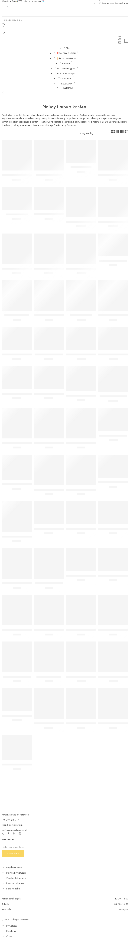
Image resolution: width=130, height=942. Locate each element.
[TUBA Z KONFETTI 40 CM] (49, 703)
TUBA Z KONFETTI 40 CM (49, 723)
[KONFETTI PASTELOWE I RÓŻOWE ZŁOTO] (81, 378)
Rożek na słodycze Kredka (17, 175)
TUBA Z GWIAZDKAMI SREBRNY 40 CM (90, 676)
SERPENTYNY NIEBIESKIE (17, 583)
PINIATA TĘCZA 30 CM (113, 435)
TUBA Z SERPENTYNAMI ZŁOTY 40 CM (25, 268)
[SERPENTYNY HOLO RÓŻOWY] (113, 295)
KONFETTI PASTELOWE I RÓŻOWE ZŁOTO (91, 395)
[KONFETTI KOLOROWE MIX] (81, 703)
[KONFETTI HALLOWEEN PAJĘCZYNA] (49, 295)
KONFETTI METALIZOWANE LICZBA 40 (57, 630)
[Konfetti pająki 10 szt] (17, 295)
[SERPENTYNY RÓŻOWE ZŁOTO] (81, 470)
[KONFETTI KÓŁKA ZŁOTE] (81, 423)
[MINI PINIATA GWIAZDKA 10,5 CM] (17, 377)
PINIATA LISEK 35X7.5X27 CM (19, 484)
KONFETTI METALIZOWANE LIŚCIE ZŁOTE (91, 529)
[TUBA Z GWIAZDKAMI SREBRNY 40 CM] (81, 656)
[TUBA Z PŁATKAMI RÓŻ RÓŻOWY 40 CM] (49, 377)
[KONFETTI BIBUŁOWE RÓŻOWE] (113, 559)
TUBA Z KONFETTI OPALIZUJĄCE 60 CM (26, 716)
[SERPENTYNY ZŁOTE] (49, 656)
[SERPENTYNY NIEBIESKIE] (17, 563)
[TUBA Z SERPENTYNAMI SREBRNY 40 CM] (49, 249)
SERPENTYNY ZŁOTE (48, 676)
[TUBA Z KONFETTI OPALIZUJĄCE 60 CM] (17, 699)
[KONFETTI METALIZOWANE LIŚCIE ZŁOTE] (81, 512)
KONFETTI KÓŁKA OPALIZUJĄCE (21, 443)
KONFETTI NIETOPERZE (113, 261)
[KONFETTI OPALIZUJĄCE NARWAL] (49, 512)
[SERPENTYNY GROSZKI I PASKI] (113, 703)
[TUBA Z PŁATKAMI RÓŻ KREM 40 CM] (81, 338)
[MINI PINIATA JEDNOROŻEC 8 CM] (49, 198)
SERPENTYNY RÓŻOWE (49, 583)
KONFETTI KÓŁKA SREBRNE (50, 443)
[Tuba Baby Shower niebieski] (113, 202)
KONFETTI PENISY (81, 315)
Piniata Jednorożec (17, 214)
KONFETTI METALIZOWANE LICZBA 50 (89, 630)
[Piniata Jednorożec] (17, 198)
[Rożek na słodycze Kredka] (17, 155)
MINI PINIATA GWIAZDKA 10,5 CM (22, 393)
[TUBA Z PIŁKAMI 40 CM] (49, 338)
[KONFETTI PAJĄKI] (81, 151)
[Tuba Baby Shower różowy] (81, 202)
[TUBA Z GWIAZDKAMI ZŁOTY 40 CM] (113, 656)
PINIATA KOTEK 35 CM (113, 396)
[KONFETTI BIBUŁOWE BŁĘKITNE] (81, 559)
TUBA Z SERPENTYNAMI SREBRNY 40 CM (59, 268)
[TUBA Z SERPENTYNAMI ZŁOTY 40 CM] (17, 249)
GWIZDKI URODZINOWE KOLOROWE (24, 764)
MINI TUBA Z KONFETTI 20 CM (52, 490)
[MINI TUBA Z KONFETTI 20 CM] (49, 470)
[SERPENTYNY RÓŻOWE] (49, 563)
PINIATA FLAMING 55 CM (17, 354)
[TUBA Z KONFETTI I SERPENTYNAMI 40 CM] (81, 249)
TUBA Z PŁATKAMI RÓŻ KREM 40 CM (88, 354)
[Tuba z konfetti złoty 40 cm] (17, 516)
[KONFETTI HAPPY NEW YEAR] (113, 155)
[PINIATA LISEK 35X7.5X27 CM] (17, 467)
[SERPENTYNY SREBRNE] (17, 656)
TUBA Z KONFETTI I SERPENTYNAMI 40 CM (92, 268)
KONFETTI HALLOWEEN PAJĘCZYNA (56, 315)
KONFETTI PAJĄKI (81, 167)
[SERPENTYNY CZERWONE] (113, 610)
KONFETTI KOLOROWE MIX (82, 723)
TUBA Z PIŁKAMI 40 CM (49, 354)
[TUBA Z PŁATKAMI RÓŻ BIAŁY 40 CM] (113, 338)
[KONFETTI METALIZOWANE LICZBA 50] (81, 610)
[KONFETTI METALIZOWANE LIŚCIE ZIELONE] (113, 512)
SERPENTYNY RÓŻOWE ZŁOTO (85, 490)
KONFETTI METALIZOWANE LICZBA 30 (25, 630)
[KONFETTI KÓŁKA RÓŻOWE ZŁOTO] (113, 466)
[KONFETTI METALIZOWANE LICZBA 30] (17, 610)
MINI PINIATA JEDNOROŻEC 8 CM (54, 214)
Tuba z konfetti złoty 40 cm (18, 536)
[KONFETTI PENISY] (81, 295)
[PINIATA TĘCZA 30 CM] (113, 419)
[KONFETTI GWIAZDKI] (49, 155)
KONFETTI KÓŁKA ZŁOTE (81, 443)
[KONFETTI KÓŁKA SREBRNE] (49, 423)
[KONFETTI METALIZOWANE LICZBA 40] (49, 610)
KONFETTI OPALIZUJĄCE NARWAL (54, 529)
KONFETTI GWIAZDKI (49, 175)
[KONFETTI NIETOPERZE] (113, 245)
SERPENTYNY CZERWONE (114, 630)
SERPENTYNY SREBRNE (17, 676)
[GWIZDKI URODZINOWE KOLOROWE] (17, 747)
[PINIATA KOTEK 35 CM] (113, 379)
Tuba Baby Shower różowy (82, 222)
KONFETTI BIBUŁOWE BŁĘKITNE (85, 575)
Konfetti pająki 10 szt (16, 315)
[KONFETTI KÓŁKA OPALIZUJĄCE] (17, 423)
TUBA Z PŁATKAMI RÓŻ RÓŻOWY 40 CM (59, 393)
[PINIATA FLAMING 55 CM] (17, 338)
